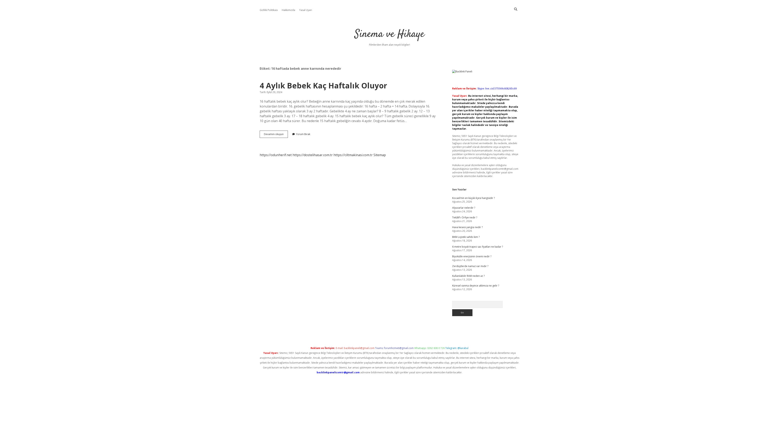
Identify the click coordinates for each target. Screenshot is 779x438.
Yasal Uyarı (305, 10)
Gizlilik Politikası (269, 10)
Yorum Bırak (303, 134)
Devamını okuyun (276, 135)
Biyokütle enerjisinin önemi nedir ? (471, 256)
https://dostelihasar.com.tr (313, 155)
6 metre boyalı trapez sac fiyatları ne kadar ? (477, 246)
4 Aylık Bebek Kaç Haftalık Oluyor (323, 85)
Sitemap (379, 155)
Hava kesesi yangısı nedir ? (467, 227)
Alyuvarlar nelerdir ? (463, 207)
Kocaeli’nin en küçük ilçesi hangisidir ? (473, 198)
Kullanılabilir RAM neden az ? (468, 276)
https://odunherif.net (276, 155)
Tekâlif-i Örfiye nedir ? (464, 217)
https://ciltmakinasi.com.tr (353, 155)
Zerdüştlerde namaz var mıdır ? (470, 266)
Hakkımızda (288, 10)
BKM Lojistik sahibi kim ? (466, 237)
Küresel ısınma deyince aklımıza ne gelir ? (475, 285)
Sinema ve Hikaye (389, 34)
